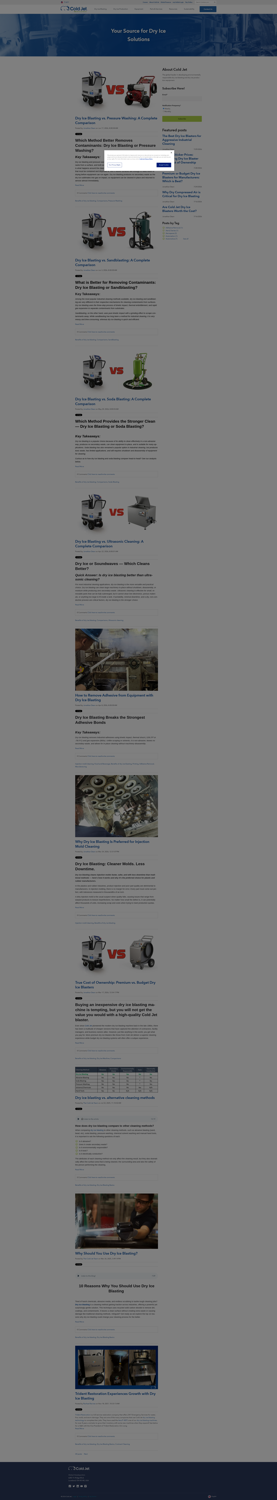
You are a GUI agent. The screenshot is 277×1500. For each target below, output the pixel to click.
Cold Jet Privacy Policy (146, 159)
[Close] (171, 152)
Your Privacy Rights (115, 165)
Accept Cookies (164, 165)
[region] (139, 160)
